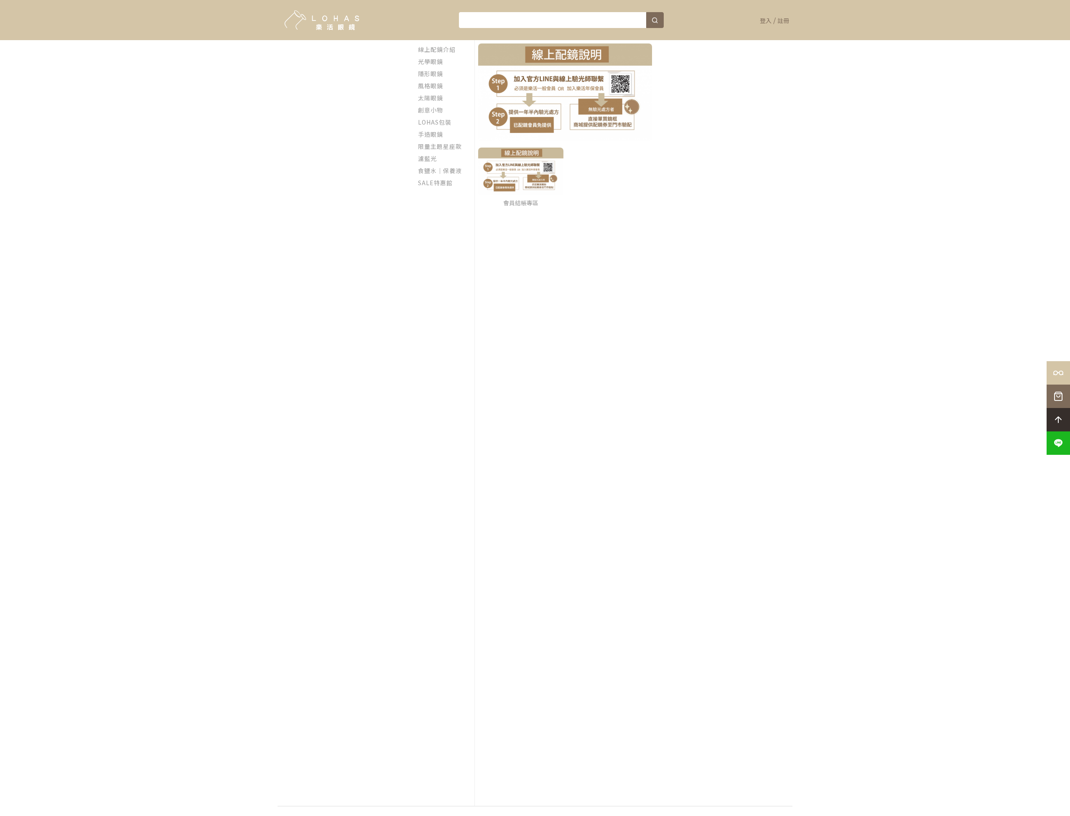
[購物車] (1058, 396)
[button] (1058, 443)
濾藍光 (427, 158)
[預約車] (1058, 373)
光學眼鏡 (430, 61)
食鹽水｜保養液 (440, 170)
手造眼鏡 (430, 134)
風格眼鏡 (430, 86)
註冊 (783, 20)
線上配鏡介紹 (437, 49)
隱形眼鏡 (430, 73)
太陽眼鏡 (430, 98)
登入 (766, 20)
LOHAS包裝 (434, 122)
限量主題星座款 (440, 146)
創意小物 (430, 110)
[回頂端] (1058, 419)
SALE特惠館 (435, 182)
